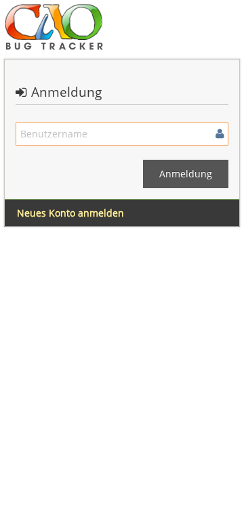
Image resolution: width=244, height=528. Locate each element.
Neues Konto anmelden (70, 212)
